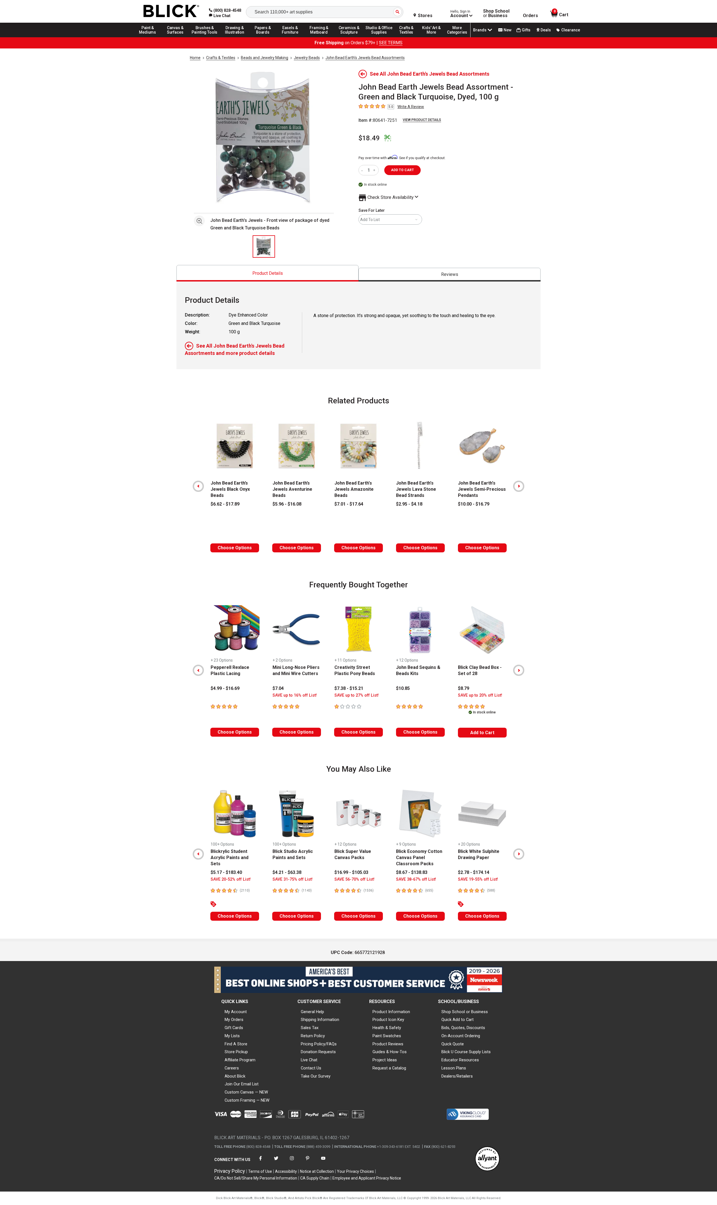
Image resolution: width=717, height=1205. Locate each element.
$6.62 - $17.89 (225, 504)
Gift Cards (234, 1027)
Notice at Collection (317, 1171)
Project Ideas (385, 1059)
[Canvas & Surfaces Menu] (176, 37)
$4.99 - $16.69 (225, 688)
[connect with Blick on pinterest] (307, 1161)
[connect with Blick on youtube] (323, 1161)
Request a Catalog (389, 1068)
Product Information (391, 1011)
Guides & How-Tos (390, 1051)
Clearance (570, 30)
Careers (232, 1068)
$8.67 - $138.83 (411, 872)
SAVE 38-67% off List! (416, 879)
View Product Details (422, 120)
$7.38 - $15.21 (348, 688)
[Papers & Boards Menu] (265, 37)
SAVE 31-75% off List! (293, 879)
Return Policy (313, 1035)
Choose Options (235, 547)
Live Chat (309, 1059)
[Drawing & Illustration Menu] (235, 37)
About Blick (235, 1076)
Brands (479, 30)
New (507, 30)
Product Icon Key (388, 1019)
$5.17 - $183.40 (226, 872)
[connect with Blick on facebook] (260, 1161)
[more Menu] (457, 37)
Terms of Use (260, 1171)
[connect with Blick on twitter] (276, 1161)
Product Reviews (388, 1043)
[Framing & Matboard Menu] (319, 37)
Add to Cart (482, 732)
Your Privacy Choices (355, 1171)
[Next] (518, 486)
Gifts (526, 30)
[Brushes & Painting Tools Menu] (205, 37)
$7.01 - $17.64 (348, 504)
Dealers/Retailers (457, 1076)
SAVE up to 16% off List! (295, 695)
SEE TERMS (390, 42)
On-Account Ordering (460, 1035)
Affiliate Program (240, 1059)
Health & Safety (387, 1027)
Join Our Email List (242, 1084)
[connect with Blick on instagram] (291, 1161)
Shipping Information (320, 1019)
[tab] (267, 273)
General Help (312, 1011)
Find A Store (236, 1043)
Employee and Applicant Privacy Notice (366, 1178)
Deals (546, 30)
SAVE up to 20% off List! (480, 695)
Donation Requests (318, 1051)
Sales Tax (309, 1027)
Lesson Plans (453, 1068)
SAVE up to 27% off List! (356, 695)
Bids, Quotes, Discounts (463, 1027)
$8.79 (463, 688)
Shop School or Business (464, 1011)
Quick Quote (452, 1043)
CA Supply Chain (314, 1178)
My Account (236, 1011)
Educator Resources (460, 1059)
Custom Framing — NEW (247, 1100)
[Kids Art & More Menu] (434, 37)
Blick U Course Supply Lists (466, 1051)
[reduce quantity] (363, 170)
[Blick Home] (171, 11)
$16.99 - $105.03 (351, 872)
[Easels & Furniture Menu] (291, 37)
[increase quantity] (375, 170)
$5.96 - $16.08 (287, 504)
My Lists (232, 1035)
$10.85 (403, 688)
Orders (530, 15)
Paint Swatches (387, 1035)
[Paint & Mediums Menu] (150, 37)
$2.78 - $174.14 (473, 872)
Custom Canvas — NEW (246, 1092)
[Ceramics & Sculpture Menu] (349, 37)
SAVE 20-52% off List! (231, 879)
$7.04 (278, 688)
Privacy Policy (229, 1171)
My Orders (234, 1019)
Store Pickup (236, 1051)
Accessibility (286, 1171)
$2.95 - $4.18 (409, 504)
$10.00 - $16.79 (473, 504)
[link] (220, 15)
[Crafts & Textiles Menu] (409, 37)
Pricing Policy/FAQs (319, 1043)
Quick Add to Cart (457, 1019)
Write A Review (410, 106)
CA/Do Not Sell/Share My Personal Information (255, 1178)
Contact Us (311, 1068)
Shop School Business (496, 13)
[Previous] (198, 486)
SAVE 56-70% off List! (354, 879)
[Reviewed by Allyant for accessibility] (487, 1159)
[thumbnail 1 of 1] (264, 246)
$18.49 (369, 138)
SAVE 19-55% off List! (478, 879)
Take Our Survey (315, 1076)
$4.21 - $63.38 (287, 872)
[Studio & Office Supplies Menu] (379, 37)
